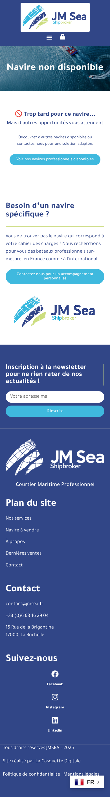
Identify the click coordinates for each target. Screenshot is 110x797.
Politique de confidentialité (31, 774)
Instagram (55, 708)
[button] (49, 37)
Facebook (55, 685)
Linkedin (55, 731)
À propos (15, 542)
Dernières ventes (23, 553)
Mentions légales (81, 774)
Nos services (18, 518)
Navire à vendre (22, 530)
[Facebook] (55, 674)
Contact (14, 565)
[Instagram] (55, 697)
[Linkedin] (55, 720)
